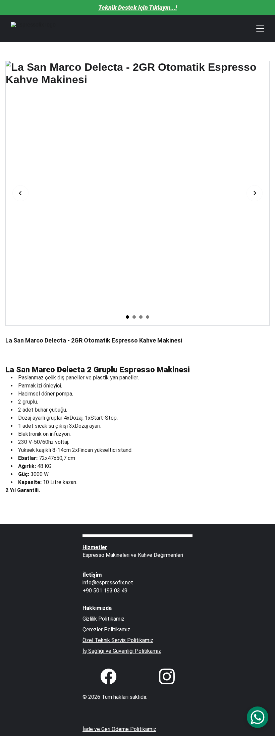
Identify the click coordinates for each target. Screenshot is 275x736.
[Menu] (260, 28)
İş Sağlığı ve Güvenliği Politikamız (121, 651)
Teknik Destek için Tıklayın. (135, 7)
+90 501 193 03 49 (104, 590)
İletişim (92, 575)
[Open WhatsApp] (257, 717)
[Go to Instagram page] (167, 676)
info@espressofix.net (107, 582)
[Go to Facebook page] (112, 676)
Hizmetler (94, 547)
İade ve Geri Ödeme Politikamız (119, 729)
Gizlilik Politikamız (103, 619)
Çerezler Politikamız (106, 629)
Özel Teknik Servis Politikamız (117, 640)
